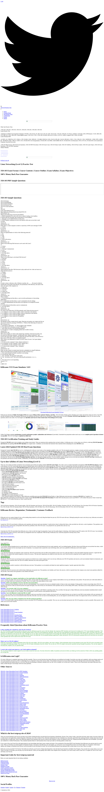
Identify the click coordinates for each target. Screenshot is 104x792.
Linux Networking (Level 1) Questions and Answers (13, 617)
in (1, 1)
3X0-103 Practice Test (6, 107)
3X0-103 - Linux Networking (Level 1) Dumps (12, 678)
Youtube (23, 787)
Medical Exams (4, 761)
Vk (14, 787)
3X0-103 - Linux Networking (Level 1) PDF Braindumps (14, 676)
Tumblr (11, 787)
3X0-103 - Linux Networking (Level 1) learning (12, 675)
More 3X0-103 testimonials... (8, 536)
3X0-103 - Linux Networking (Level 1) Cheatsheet (13, 687)
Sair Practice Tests (8, 114)
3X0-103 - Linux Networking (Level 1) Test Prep (12, 682)
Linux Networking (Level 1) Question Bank (11, 615)
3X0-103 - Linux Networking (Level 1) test (11, 686)
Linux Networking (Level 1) (7, 611)
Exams (5, 117)
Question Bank (7, 113)
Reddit (7, 787)
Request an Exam (13, 771)
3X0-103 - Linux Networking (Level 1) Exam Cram (13, 705)
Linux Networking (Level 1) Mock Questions (12, 616)
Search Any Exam (5, 773)
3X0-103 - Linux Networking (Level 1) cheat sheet (13, 694)
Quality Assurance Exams (7, 767)
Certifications (7, 115)
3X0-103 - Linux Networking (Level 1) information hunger (15, 723)
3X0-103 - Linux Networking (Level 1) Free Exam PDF (14, 691)
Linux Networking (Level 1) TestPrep (10, 609)
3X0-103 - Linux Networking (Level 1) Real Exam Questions (15, 722)
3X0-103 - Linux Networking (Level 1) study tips (13, 696)
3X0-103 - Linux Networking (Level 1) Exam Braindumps (15, 702)
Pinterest (18, 787)
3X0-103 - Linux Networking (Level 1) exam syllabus (14, 720)
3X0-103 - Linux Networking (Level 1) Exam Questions (14, 672)
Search (5, 118)
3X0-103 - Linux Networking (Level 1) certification (13, 680)
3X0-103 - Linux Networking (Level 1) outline (12, 697)
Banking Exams (4, 771)
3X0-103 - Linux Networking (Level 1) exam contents (14, 700)
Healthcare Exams (5, 766)
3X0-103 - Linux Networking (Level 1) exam (12, 674)
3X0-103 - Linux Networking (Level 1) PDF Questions (14, 671)
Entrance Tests (4, 765)
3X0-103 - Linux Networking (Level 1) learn (11, 716)
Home (5, 111)
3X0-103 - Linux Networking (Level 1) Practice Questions (15, 712)
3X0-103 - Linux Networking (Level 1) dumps (12, 715)
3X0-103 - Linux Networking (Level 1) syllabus (12, 693)
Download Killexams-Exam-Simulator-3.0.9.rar (52, 412)
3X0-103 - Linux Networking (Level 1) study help (13, 679)
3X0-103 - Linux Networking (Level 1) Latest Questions (14, 727)
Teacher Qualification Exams (8, 770)
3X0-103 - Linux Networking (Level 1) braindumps (13, 698)
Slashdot (3, 787)
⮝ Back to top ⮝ (5, 160)
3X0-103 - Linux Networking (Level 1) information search (15, 685)
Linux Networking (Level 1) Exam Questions (12, 612)
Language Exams (5, 763)
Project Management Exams (7, 769)
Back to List (52, 781)
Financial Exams (5, 762)
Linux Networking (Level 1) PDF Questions (11, 619)
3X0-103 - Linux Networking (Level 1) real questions (13, 711)
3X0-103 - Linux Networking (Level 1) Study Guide (13, 704)
